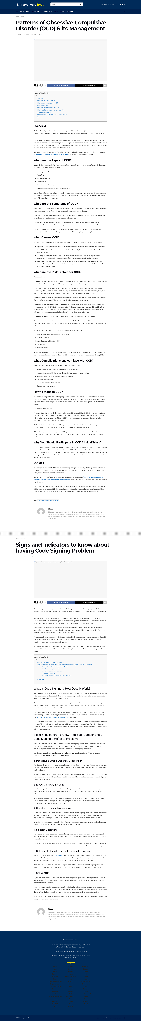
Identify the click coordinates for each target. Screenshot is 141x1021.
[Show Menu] (17, 11)
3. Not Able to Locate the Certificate (52, 671)
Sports (86, 976)
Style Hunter (86, 984)
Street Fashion (86, 981)
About (104, 1018)
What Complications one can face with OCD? (51, 110)
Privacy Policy (111, 1018)
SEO (86, 974)
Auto (55, 969)
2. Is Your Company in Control (50, 669)
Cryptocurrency (55, 984)
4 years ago (27, 34)
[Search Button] (81, 4)
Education (55, 991)
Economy (55, 989)
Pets (70, 1004)
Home (22, 11)
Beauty (55, 971)
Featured (55, 1001)
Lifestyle (70, 989)
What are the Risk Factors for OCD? (48, 107)
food (55, 1006)
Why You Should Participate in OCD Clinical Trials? (52, 114)
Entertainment (46, 11)
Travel (86, 991)
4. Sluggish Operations (48, 673)
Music (71, 994)
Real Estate (85, 966)
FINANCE (55, 1004)
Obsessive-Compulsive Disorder (48, 500)
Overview (40, 98)
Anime (55, 966)
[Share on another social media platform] (105, 85)
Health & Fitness (70, 976)
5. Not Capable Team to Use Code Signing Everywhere (57, 675)
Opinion (70, 11)
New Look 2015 (70, 996)
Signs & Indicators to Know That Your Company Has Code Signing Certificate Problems (64, 665)
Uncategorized (86, 994)
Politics (70, 1006)
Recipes (85, 969)
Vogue (86, 999)
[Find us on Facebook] (124, 11)
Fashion (55, 999)
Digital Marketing (55, 986)
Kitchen (70, 984)
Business (35, 11)
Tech (56, 11)
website (85, 1001)
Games (70, 971)
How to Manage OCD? (44, 112)
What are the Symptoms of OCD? (47, 103)
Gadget (70, 966)
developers (59, 855)
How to (70, 981)
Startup (86, 979)
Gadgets (70, 969)
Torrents (86, 989)
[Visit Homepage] (31, 4)
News (28, 11)
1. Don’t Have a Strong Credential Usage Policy (55, 667)
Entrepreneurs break (55, 996)
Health (62, 11)
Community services (55, 981)
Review (86, 971)
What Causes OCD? (43, 105)
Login (123, 4)
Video (86, 996)
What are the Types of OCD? (46, 100)
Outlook (39, 117)
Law (70, 986)
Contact (119, 1018)
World (86, 1004)
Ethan (19, 34)
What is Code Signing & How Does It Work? (50, 662)
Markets (70, 991)
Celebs (55, 979)
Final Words (40, 679)
